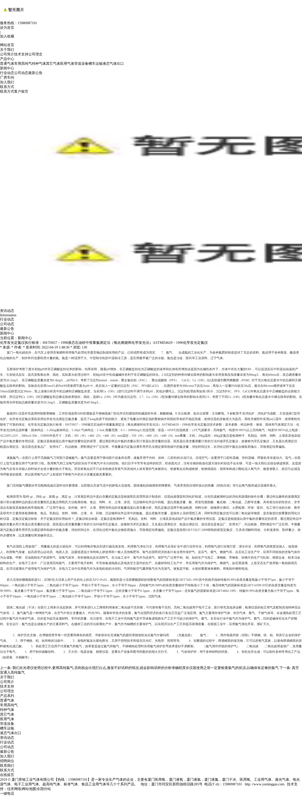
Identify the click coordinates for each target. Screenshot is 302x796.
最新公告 (35, 73)
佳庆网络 (14, 789)
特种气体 (39, 63)
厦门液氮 (211, 779)
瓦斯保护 (13, 369)
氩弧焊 (11, 413)
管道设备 (81, 63)
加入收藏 (7, 36)
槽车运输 (95, 63)
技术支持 (21, 54)
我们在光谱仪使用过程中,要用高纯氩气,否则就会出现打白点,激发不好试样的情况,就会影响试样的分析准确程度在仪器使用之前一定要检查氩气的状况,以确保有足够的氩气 (145, 668)
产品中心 (7, 59)
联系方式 (7, 87)
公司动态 (21, 73)
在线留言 (7, 775)
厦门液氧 (176, 779)
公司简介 (7, 54)
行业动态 (7, 73)
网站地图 (29, 789)
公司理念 (35, 54)
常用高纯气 (23, 63)
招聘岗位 (7, 761)
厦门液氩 (194, 779)
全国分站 (44, 789)
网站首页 (7, 45)
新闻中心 (7, 68)
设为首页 (7, 27)
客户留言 (21, 91)
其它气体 (53, 63)
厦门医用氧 (156, 779)
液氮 (10, 458)
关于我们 (7, 49)
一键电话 (7, 793)
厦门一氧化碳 (16, 352)
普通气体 (7, 63)
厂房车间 (7, 77)
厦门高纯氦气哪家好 (20, 485)
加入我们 (7, 82)
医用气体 (67, 63)
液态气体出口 (113, 63)
